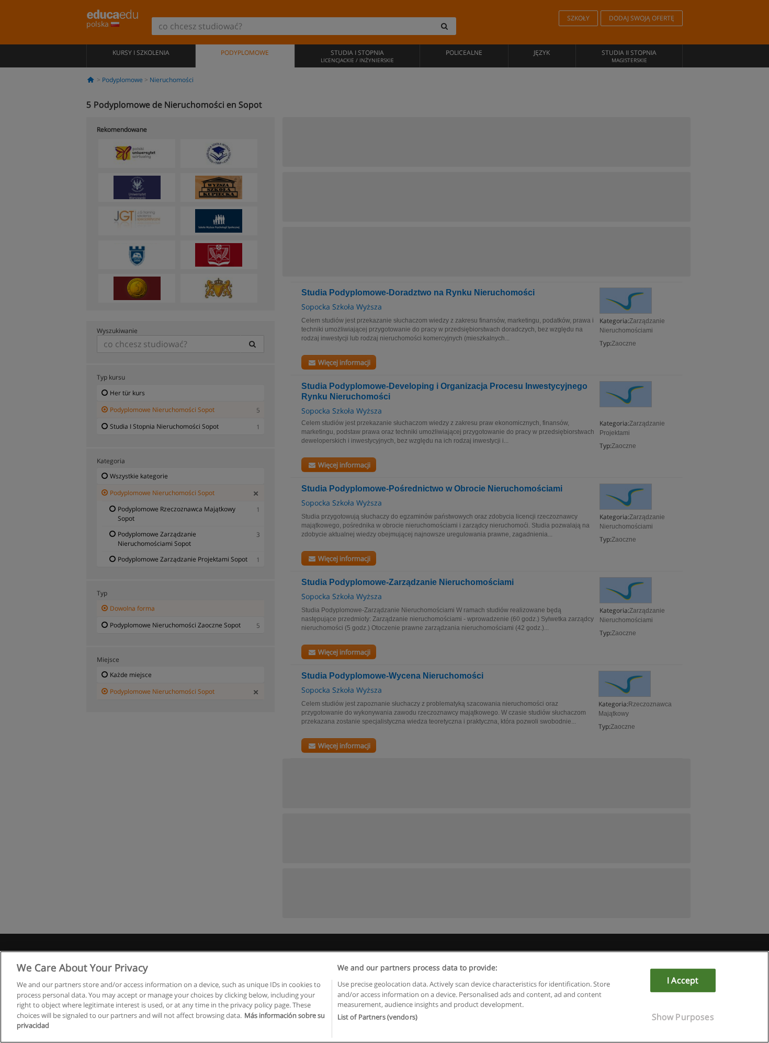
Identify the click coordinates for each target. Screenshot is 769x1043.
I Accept (682, 980)
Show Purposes (683, 1017)
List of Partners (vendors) (377, 1017)
